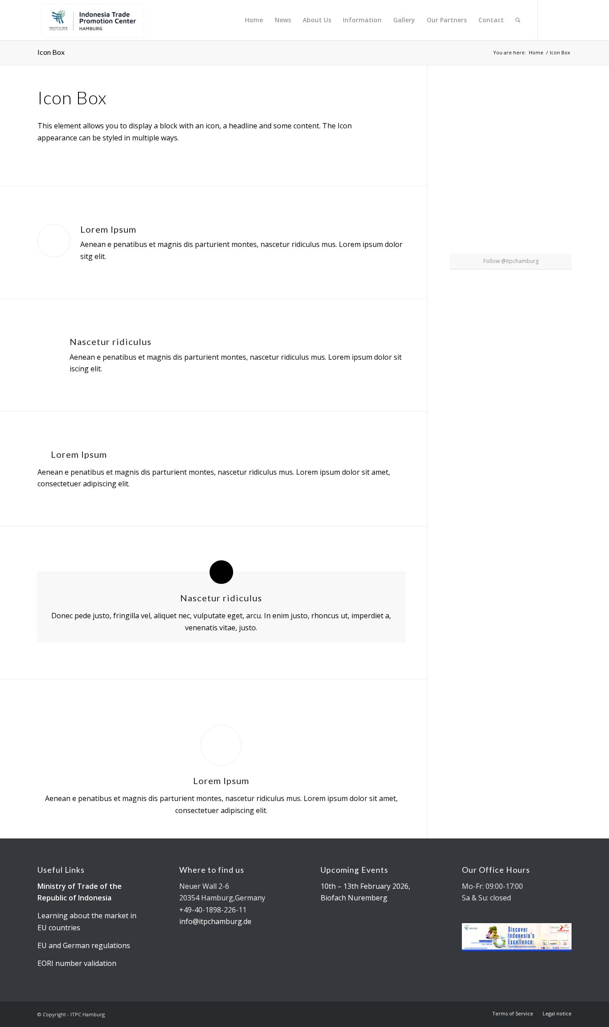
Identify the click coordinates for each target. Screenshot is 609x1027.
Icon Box (51, 52)
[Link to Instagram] (551, 19)
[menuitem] (254, 20)
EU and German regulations (83, 945)
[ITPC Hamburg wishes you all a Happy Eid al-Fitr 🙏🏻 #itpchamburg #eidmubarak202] (469, 107)
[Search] (518, 20)
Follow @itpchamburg (511, 261)
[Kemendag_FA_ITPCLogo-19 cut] (91, 20)
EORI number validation (76, 963)
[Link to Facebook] (565, 19)
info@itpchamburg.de (215, 921)
